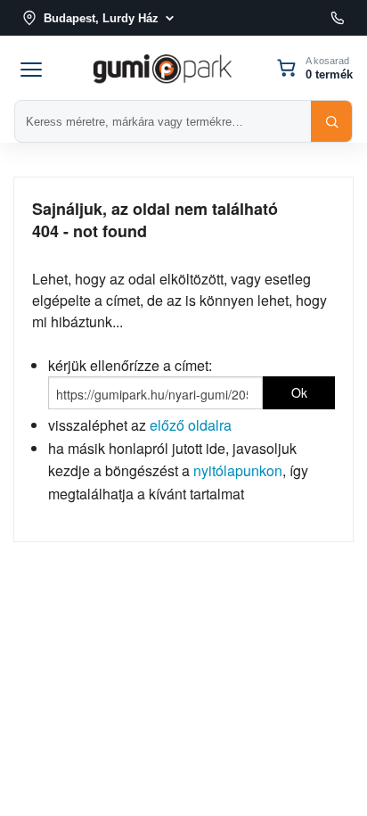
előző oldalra (191, 425)
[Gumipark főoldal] (162, 67)
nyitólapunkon (237, 470)
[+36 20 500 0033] (338, 18)
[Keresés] (331, 121)
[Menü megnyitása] (31, 68)
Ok (299, 392)
